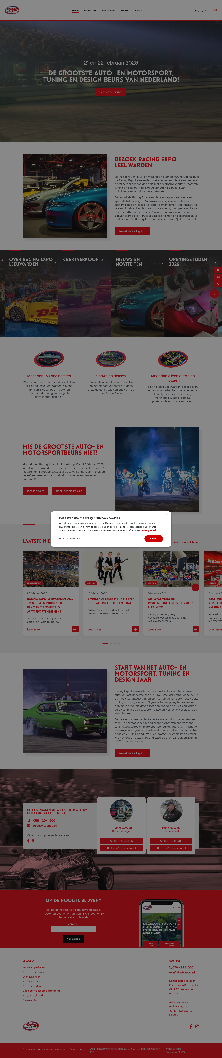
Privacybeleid (149, 530)
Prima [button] (153, 538)
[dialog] (111, 529)
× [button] (166, 514)
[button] (69, 539)
